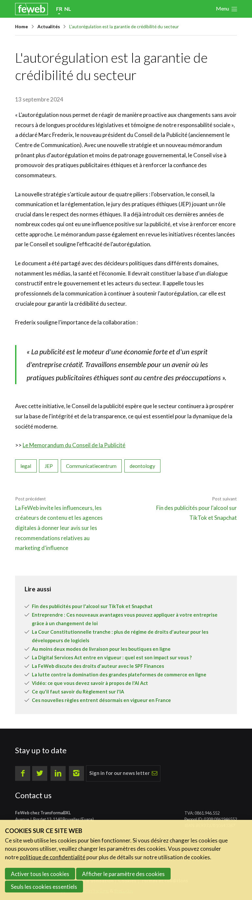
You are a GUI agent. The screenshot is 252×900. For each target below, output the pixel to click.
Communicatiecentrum (91, 466)
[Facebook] (22, 773)
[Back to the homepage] (31, 9)
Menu (222, 8)
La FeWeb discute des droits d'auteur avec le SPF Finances (98, 666)
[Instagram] (76, 773)
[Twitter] (39, 773)
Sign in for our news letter (119, 773)
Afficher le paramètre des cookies (123, 873)
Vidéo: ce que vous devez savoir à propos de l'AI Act (90, 683)
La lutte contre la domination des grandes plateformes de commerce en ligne (119, 674)
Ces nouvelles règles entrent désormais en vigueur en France (101, 700)
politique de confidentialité (52, 857)
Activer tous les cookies (40, 873)
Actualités (48, 26)
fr (59, 9)
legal (25, 466)
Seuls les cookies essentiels (44, 886)
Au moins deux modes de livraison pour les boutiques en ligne (101, 649)
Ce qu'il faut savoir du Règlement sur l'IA (78, 691)
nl (67, 9)
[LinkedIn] (58, 773)
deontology (142, 466)
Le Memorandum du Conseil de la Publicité (74, 445)
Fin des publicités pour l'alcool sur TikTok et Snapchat (92, 606)
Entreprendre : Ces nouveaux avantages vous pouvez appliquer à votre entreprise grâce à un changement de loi (125, 619)
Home (21, 26)
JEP (49, 466)
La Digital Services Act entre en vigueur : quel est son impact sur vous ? (112, 657)
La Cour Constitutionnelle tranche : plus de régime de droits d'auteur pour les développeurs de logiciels (120, 636)
